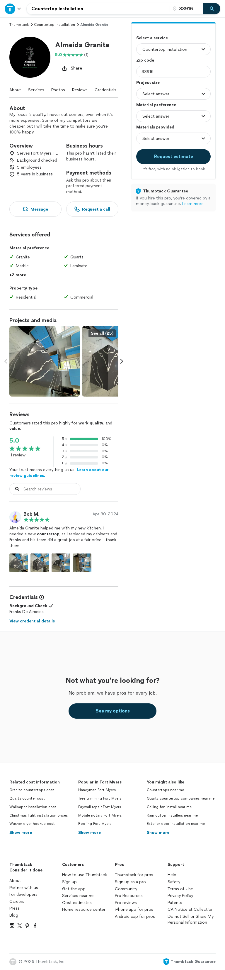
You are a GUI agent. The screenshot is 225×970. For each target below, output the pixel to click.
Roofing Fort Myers (94, 824)
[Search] (211, 9)
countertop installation (54, 25)
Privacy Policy (180, 895)
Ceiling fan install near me (169, 807)
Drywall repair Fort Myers (99, 807)
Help (172, 874)
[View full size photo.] (44, 361)
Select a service (152, 37)
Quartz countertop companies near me (180, 798)
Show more (20, 832)
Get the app (74, 888)
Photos (58, 89)
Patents (175, 902)
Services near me (78, 895)
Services (36, 89)
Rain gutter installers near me (172, 815)
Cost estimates (77, 902)
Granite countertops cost (31, 790)
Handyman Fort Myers (97, 790)
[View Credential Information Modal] (41, 597)
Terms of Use (180, 888)
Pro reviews (126, 902)
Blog (13, 915)
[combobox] (98, 8)
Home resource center (83, 909)
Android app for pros (135, 916)
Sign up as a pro (130, 881)
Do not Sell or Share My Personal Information (191, 919)
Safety (174, 881)
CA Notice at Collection (191, 909)
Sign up (69, 881)
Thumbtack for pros (134, 874)
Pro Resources (129, 895)
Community (126, 888)
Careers (16, 901)
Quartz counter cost (27, 798)
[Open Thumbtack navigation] (13, 8)
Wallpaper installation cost (32, 807)
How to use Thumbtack (84, 874)
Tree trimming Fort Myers (99, 798)
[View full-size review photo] (18, 562)
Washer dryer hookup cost (32, 824)
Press (14, 908)
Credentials (105, 89)
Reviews (80, 89)
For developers (23, 894)
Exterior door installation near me (176, 824)
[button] (29, 57)
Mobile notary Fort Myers (100, 815)
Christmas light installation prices (38, 815)
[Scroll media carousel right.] (122, 361)
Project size (148, 82)
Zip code (145, 60)
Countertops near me (165, 790)
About (15, 89)
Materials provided (155, 127)
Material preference (156, 104)
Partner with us (23, 887)
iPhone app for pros (134, 909)
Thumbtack (19, 25)
